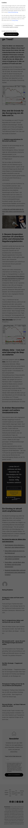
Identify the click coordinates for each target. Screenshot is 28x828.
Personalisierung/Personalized (10, 27)
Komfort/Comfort (19, 25)
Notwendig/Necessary (8, 24)
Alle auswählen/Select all (11, 34)
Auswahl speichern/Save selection (9, 31)
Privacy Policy (15, 20)
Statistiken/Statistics (8, 25)
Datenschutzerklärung (13, 12)
